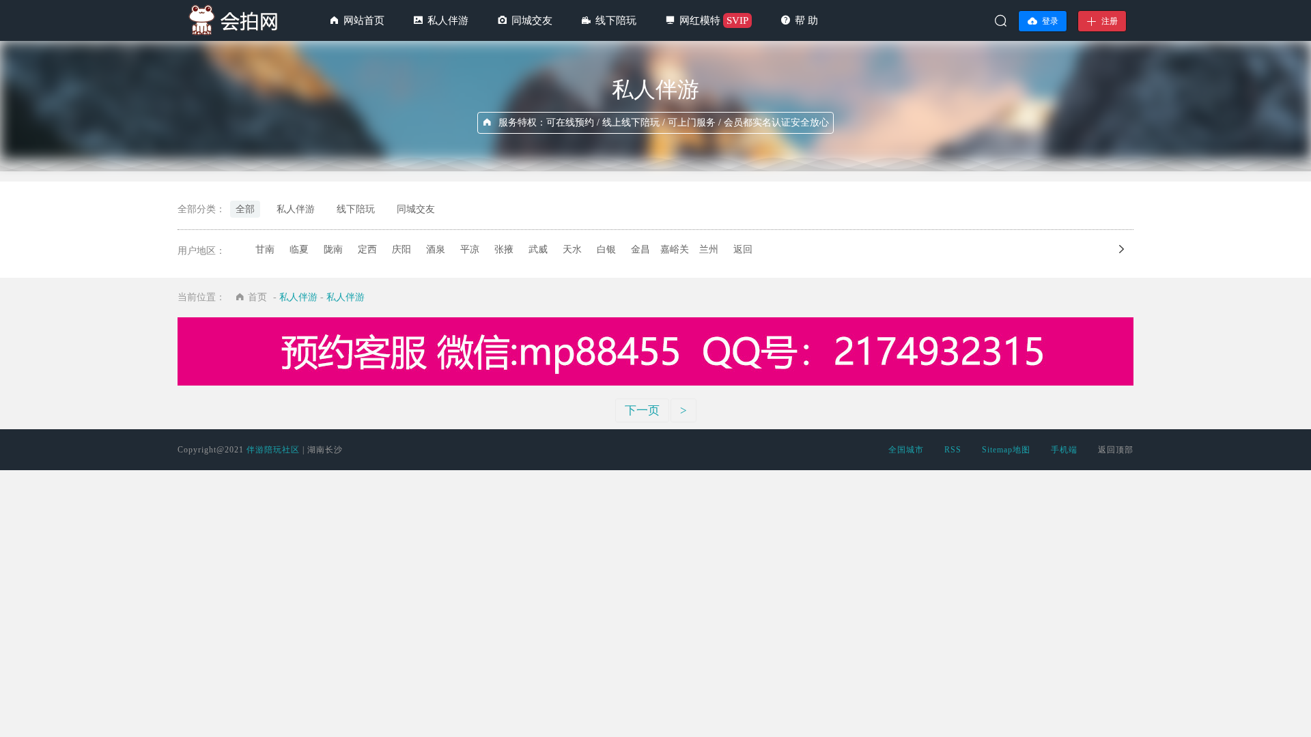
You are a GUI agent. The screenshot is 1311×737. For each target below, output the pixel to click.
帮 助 (806, 20)
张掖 (503, 249)
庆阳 (401, 249)
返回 (742, 249)
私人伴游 (447, 20)
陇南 (333, 249)
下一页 (642, 410)
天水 (572, 249)
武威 (538, 249)
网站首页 (363, 20)
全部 (245, 209)
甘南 (264, 249)
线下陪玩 (615, 20)
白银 (606, 249)
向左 (1131, 249)
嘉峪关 (674, 249)
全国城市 (906, 449)
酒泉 (435, 249)
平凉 (469, 249)
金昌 (640, 249)
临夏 (299, 249)
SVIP (737, 20)
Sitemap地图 (1006, 449)
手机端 (1064, 449)
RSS (952, 449)
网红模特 (699, 20)
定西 (367, 249)
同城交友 (531, 20)
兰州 (708, 249)
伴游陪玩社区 (273, 449)
